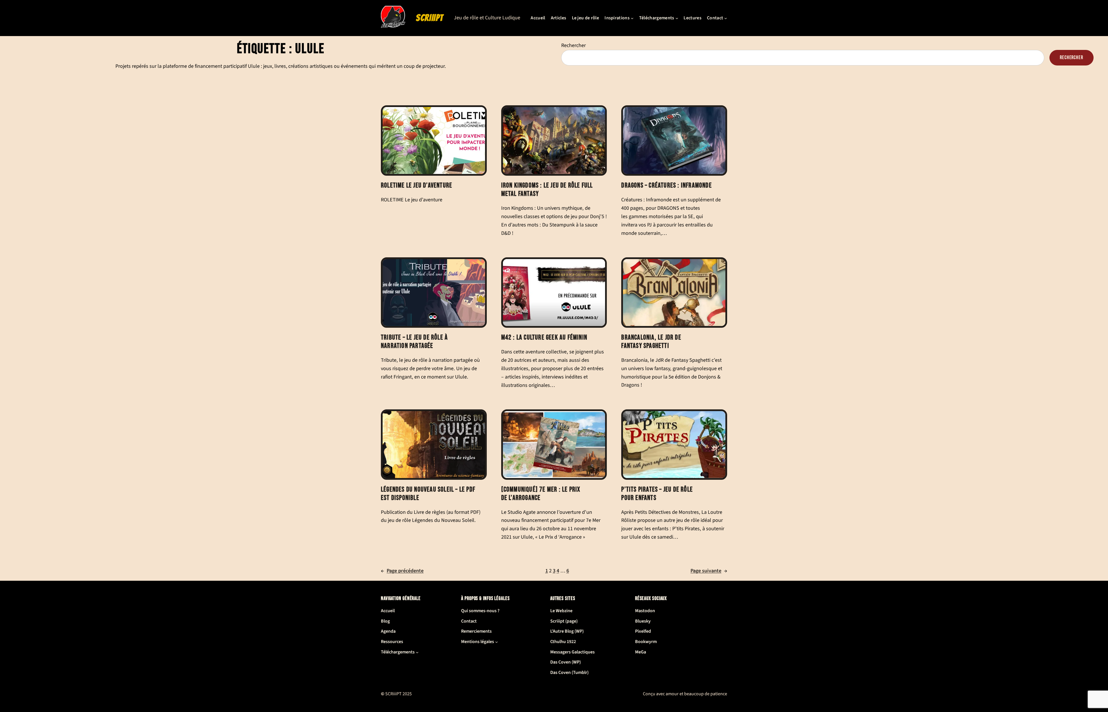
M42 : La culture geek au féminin (544, 337)
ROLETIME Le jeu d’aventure (416, 185)
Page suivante (708, 570)
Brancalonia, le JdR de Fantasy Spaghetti (651, 341)
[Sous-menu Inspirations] (632, 18)
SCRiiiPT (429, 18)
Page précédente (402, 570)
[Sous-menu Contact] (725, 18)
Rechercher (573, 45)
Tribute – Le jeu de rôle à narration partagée (414, 341)
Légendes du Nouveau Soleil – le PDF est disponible (428, 494)
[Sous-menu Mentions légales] (496, 641)
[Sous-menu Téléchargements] (676, 18)
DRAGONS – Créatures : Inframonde (666, 185)
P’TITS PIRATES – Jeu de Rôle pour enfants (657, 494)
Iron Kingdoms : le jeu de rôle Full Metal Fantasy (547, 189)
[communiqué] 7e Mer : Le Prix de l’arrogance (541, 494)
